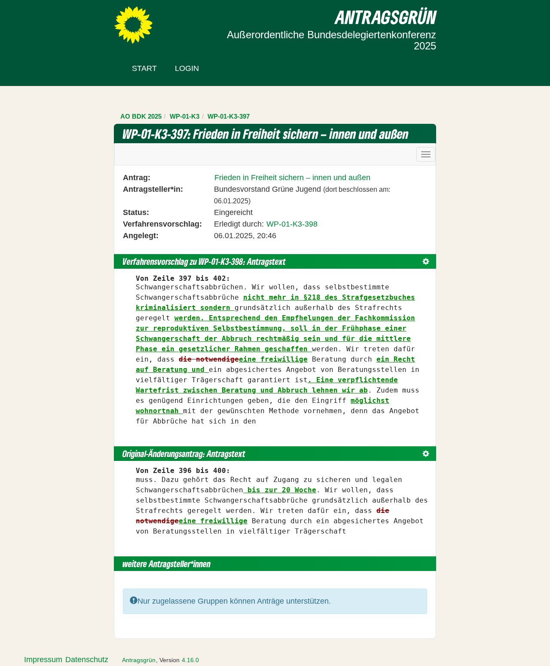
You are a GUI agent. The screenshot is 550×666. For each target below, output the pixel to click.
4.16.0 (190, 660)
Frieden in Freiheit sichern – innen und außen (292, 177)
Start (144, 68)
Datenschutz (86, 659)
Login (187, 68)
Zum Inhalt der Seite (39, 21)
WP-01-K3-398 (292, 224)
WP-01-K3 (184, 116)
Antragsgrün (139, 660)
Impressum (43, 659)
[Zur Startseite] (133, 24)
